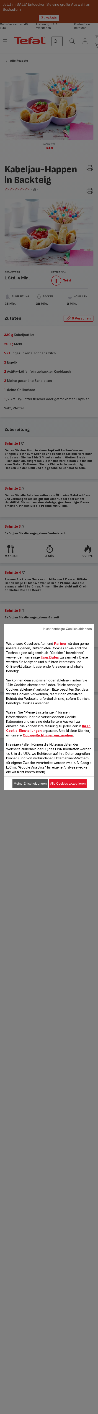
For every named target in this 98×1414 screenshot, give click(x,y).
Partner (60, 643)
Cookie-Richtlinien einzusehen (48, 735)
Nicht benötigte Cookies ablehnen (67, 628)
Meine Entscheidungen (30, 783)
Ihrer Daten (50, 657)
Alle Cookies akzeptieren (68, 783)
